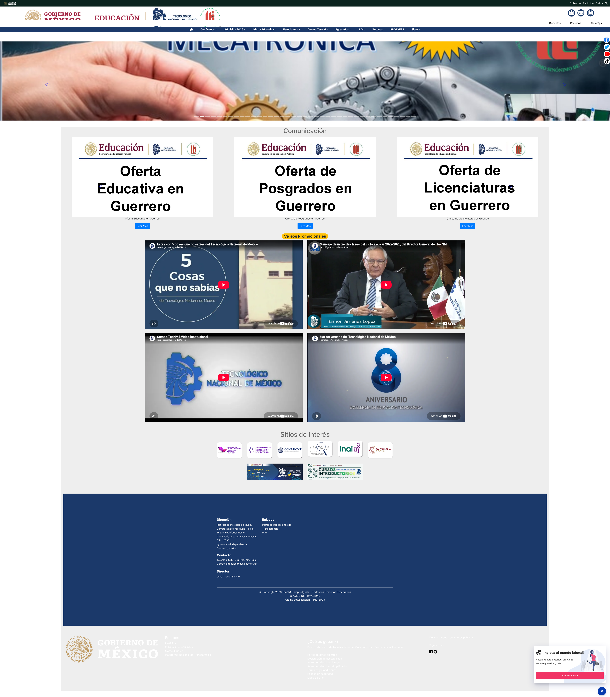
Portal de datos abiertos (322, 654)
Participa (588, 3)
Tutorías (378, 29)
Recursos (575, 23)
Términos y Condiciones (321, 670)
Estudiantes (290, 29)
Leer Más (142, 226)
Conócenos (207, 29)
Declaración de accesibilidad (324, 658)
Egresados (342, 29)
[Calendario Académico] (590, 12)
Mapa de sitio (315, 677)
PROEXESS (397, 29)
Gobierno (575, 3)
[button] (46, 81)
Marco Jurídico (174, 651)
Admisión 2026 (233, 29)
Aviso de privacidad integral (324, 662)
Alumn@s (596, 23)
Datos (599, 3)
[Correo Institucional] (581, 12)
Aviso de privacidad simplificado (327, 666)
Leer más (397, 647)
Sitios (415, 29)
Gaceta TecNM (317, 29)
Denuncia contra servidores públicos (451, 637)
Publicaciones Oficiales (179, 647)
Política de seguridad (320, 673)
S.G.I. (361, 29)
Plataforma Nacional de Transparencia (188, 654)
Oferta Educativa (263, 29)
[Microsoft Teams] (572, 12)
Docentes (555, 23)
